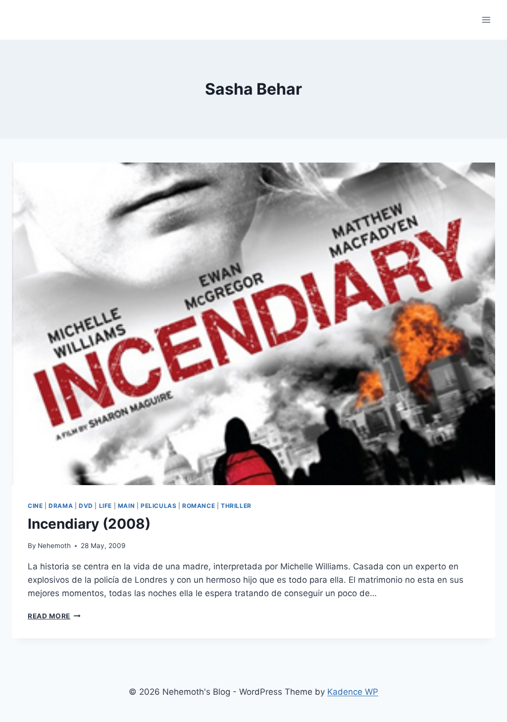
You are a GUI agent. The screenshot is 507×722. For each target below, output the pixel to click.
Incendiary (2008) (89, 523)
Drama (61, 505)
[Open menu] (486, 19)
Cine (35, 505)
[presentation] (253, 324)
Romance (198, 505)
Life (105, 505)
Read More (54, 616)
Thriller (236, 505)
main (126, 505)
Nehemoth (54, 546)
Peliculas (158, 505)
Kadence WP (352, 692)
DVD (86, 505)
